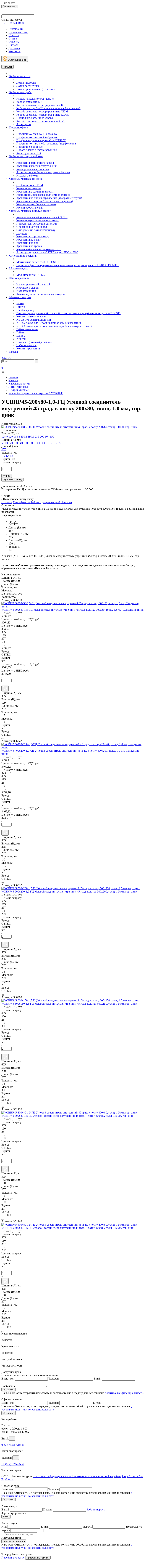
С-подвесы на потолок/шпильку (35, 229)
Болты (20, 303)
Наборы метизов (26, 345)
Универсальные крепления (32, 169)
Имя (4, 1526)
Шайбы (20, 335)
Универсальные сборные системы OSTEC (41, 217)
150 (52, 436)
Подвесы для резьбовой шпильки (36, 223)
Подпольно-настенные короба (34, 117)
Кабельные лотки (19, 76)
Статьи (13, 38)
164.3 (17, 436)
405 (22, 442)
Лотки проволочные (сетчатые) (35, 89)
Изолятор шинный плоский (33, 284)
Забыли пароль (96, 1509)
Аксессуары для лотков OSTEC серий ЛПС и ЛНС (47, 252)
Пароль (47, 1509)
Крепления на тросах (29, 246)
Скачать (13, 44)
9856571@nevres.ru (12, 1444)
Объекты (14, 41)
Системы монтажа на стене (25, 178)
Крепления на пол (27, 242)
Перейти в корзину (13, 1557)
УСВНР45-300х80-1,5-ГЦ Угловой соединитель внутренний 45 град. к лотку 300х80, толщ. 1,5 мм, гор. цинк (67, 1115)
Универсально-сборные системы (36, 204)
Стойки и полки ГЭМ (29, 185)
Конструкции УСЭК (28, 153)
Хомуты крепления (28, 348)
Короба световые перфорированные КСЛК (42, 114)
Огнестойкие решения (22, 255)
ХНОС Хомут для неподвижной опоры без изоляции (48, 322)
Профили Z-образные (29, 146)
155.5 (57, 442)
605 (39, 442)
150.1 (24, 436)
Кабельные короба (20, 92)
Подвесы (21, 233)
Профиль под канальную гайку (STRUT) (41, 140)
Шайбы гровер (25, 310)
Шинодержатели (19, 278)
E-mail (5, 1509)
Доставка (14, 48)
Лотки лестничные (27, 85)
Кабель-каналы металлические (35, 98)
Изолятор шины (26, 290)
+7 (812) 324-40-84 (12, 1464)
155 (51, 442)
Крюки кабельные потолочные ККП (38, 249)
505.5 (33, 442)
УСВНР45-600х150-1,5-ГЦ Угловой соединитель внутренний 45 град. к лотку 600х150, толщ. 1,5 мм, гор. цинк (69, 1003)
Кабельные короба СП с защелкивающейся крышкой (48, 108)
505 (27, 442)
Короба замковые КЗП (29, 101)
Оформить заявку (12, 479)
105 (7, 442)
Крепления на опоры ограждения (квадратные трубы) (49, 197)
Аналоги (66, 502)
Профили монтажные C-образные (37, 137)
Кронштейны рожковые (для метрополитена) (43, 194)
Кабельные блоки (27, 175)
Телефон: (53, 1378)
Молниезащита (18, 268)
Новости (14, 35)
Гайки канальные (27, 329)
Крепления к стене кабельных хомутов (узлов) (44, 201)
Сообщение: (8, 1386)
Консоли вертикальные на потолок (37, 220)
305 (17, 442)
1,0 (3, 455)
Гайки (20, 332)
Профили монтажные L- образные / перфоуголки (46, 143)
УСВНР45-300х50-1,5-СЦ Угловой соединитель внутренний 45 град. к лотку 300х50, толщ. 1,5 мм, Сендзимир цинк (72, 609)
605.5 (45, 442)
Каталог (7, 66)
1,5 (7, 455)
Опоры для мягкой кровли (32, 226)
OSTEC (6, 357)
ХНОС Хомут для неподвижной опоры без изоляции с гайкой (54, 326)
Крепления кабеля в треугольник (36, 165)
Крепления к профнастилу (32, 236)
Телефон (53, 1402)
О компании (16, 28)
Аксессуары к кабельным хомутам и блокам (43, 172)
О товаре (6, 502)
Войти (6, 1516)
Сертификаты (21, 502)
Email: (97, 1378)
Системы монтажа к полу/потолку (30, 210)
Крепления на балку (28, 239)
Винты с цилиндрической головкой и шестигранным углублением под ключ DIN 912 (68, 313)
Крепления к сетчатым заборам (35, 191)
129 (11, 436)
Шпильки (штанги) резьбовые (34, 342)
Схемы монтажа (18, 32)
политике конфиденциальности (124, 1392)
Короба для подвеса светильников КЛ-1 (40, 121)
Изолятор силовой (27, 287)
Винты (20, 306)
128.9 (4, 436)
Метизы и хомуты (20, 297)
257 (3, 449)
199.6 (31, 436)
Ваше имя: (7, 1378)
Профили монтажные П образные (37, 133)
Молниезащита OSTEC (30, 274)
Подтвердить (10, 6)
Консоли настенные (28, 188)
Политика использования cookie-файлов (96, 1476)
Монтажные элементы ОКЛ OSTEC (38, 262)
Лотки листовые (26, 82)
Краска (13, 351)
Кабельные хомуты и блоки (26, 156)
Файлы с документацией (45, 502)
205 (12, 442)
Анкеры (21, 338)
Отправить (8, 1389)
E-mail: (97, 1402)
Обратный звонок (16, 60)
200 (42, 436)
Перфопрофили (18, 127)
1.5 (12, 455)
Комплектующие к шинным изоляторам (40, 294)
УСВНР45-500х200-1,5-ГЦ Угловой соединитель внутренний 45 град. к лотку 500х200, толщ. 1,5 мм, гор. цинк (69, 891)
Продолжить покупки (38, 1557)
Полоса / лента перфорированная (36, 149)
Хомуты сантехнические (31, 316)
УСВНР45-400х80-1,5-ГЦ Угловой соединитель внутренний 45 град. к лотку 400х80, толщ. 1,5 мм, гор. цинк (67, 1227)
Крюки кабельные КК (29, 207)
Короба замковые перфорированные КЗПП (42, 105)
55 (2, 442)
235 (37, 436)
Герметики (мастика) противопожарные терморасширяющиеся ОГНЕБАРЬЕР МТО (67, 265)
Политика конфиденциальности (52, 1476)
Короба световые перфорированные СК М (42, 111)
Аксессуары (23, 124)
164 (47, 436)
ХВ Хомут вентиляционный (33, 319)
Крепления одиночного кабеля (35, 162)
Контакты (14, 51)
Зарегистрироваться (14, 1541)
